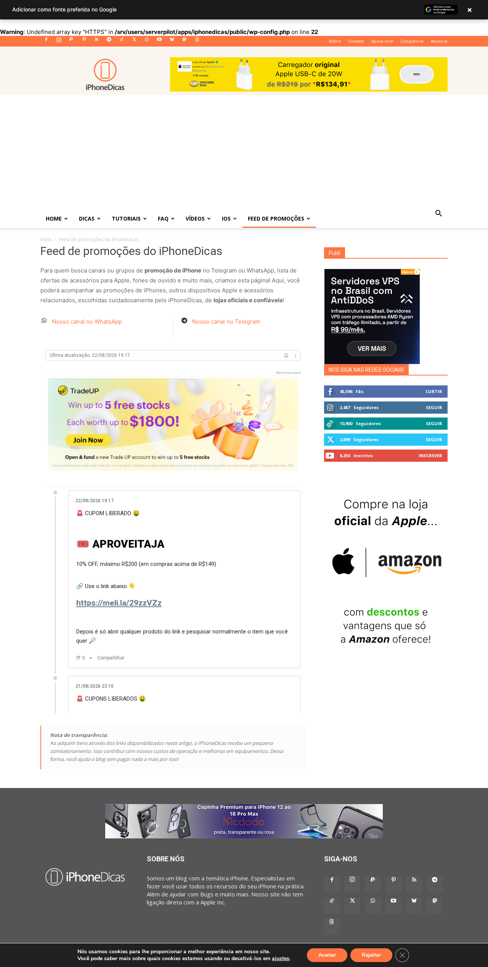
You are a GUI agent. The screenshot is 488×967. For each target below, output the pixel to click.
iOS (226, 218)
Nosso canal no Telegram (226, 321)
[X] (134, 41)
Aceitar (327, 955)
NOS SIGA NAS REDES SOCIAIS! (366, 370)
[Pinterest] (84, 41)
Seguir (434, 407)
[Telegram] (109, 41)
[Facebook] (46, 41)
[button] (438, 214)
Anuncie (439, 41)
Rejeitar (371, 955)
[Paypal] (71, 41)
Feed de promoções (276, 218)
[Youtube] (159, 41)
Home (54, 218)
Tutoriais (126, 218)
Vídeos (195, 218)
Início (46, 239)
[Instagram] (58, 41)
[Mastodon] (184, 41)
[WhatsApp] (146, 41)
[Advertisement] (244, 152)
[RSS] (96, 41)
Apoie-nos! (382, 41)
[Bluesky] (172, 41)
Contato (356, 41)
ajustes (280, 958)
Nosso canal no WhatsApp (87, 321)
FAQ (163, 218)
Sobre (335, 41)
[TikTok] (121, 41)
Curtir (433, 391)
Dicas (87, 218)
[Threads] (197, 41)
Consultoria (412, 41)
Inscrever (430, 455)
